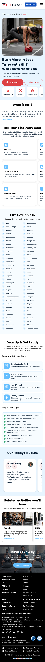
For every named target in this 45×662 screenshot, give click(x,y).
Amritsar (9, 230)
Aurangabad (10, 237)
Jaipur (29, 272)
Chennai (9, 251)
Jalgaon (9, 276)
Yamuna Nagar (32, 328)
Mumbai (9, 304)
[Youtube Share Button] (14, 632)
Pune (29, 311)
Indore (8, 272)
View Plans (34, 82)
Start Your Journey (23, 565)
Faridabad (9, 258)
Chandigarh (31, 248)
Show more (7, 119)
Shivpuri (30, 318)
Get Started (31, 4)
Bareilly (8, 241)
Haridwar (9, 269)
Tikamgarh (10, 325)
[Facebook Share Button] (3, 632)
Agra (7, 223)
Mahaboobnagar (12, 297)
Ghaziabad (10, 262)
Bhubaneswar (32, 244)
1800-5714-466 (17, 626)
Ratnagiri (9, 314)
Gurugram (10, 265)
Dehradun (30, 251)
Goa (28, 262)
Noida (8, 311)
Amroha (30, 230)
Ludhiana (30, 293)
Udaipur (30, 325)
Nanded (9, 307)
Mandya (9, 300)
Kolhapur (30, 283)
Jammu (30, 276)
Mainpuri (30, 297)
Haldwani (30, 265)
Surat (29, 321)
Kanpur (8, 279)
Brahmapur (10, 248)
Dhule (29, 255)
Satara (8, 318)
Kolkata (9, 286)
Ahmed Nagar (11, 227)
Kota (28, 286)
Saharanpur (31, 314)
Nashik (29, 307)
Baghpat (30, 237)
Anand (8, 234)
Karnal (29, 279)
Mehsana (30, 300)
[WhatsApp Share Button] (22, 632)
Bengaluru (31, 241)
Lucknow (9, 293)
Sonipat (9, 321)
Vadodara (9, 328)
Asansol (30, 234)
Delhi (8, 255)
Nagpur (29, 304)
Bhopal (8, 244)
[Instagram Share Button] (10, 632)
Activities (16, 14)
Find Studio (12, 82)
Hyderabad (31, 269)
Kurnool (29, 290)
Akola (29, 227)
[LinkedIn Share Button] (18, 632)
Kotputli (9, 290)
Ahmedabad (31, 223)
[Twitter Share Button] (7, 632)
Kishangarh (10, 283)
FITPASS (5, 14)
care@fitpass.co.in (36, 626)
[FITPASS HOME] (12, 4)
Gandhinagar (32, 258)
